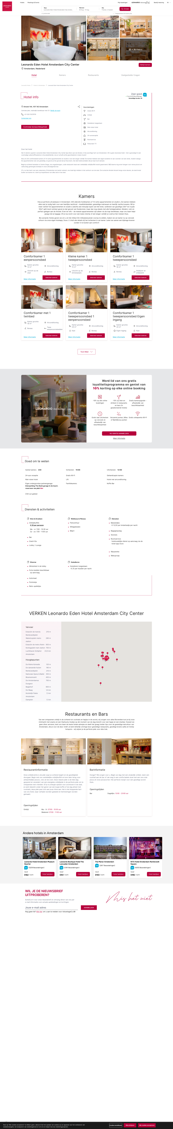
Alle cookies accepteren (147, 1125)
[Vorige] (22, 240)
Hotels (22, 2)
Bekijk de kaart (55, 110)
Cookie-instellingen (115, 1125)
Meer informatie (30, 279)
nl (168, 2)
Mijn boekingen (122, 2)
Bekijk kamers (145, 65)
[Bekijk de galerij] (39, 848)
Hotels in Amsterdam (39, 85)
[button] (42, 240)
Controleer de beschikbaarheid (35, 127)
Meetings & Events (33, 2)
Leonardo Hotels (25, 85)
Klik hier (39, 912)
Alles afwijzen (130, 1125)
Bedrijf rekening (159, 2)
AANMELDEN (89, 908)
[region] (86, 1125)
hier (41, 488)
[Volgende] (61, 240)
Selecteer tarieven (51, 277)
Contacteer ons (26, 118)
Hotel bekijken (47, 874)
